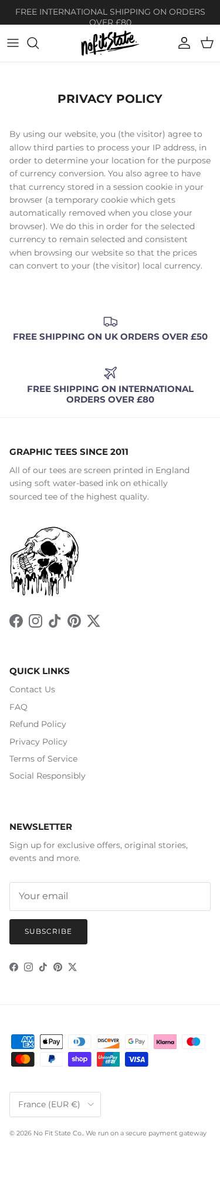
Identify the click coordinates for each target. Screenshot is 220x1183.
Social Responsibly (47, 775)
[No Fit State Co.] (110, 43)
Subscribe (48, 931)
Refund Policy (37, 724)
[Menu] (13, 43)
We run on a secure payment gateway (146, 1133)
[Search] (39, 43)
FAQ (18, 707)
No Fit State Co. (58, 1133)
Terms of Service (43, 758)
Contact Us (32, 689)
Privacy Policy (38, 741)
